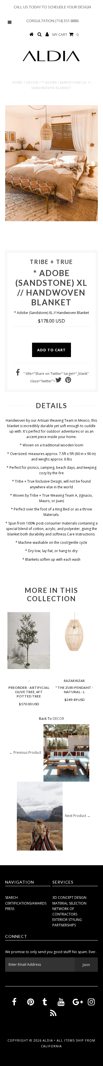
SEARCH (11, 897)
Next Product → (77, 816)
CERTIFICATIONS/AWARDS (25, 903)
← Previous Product (25, 752)
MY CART (65, 34)
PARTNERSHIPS (64, 925)
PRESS (9, 908)
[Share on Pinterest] (68, 381)
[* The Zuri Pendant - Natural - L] (74, 633)
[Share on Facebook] (18, 373)
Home (17, 82)
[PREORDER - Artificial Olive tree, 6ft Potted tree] (28, 640)
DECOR (32, 82)
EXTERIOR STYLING (67, 919)
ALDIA (48, 1040)
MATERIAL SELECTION (69, 903)
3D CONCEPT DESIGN (69, 897)
